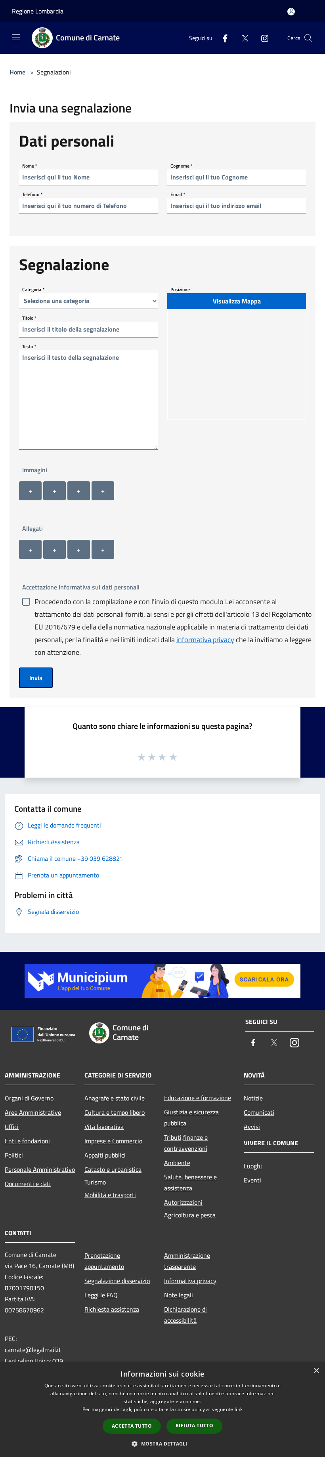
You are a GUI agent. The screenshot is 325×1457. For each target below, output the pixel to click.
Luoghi (253, 1166)
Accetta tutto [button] (132, 1426)
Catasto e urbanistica (112, 1169)
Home (17, 72)
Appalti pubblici (105, 1155)
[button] (162, 1443)
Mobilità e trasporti (110, 1195)
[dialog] (162, 1409)
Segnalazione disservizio (117, 1280)
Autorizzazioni (183, 1202)
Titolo (29, 317)
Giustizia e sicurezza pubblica (191, 1117)
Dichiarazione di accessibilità (185, 1314)
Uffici (12, 1126)
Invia (35, 678)
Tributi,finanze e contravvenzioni (186, 1143)
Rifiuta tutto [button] (194, 1425)
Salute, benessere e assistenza (190, 1182)
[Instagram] (262, 37)
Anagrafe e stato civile (114, 1098)
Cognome (181, 165)
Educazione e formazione (197, 1097)
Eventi (252, 1180)
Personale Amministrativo (40, 1169)
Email (177, 194)
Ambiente (177, 1162)
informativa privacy (205, 639)
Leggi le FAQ (101, 1295)
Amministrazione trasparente (187, 1261)
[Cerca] (308, 38)
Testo (29, 346)
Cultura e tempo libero (114, 1112)
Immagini (34, 470)
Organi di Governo (29, 1098)
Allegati (32, 528)
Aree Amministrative (33, 1112)
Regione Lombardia (37, 11)
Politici (14, 1155)
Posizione (180, 289)
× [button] (316, 1371)
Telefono (32, 194)
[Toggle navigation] (16, 37)
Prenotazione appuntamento (104, 1261)
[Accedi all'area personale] (291, 12)
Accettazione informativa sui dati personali (81, 587)
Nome (29, 165)
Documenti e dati (28, 1183)
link (239, 1409)
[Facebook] (222, 37)
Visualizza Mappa (237, 301)
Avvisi (252, 1126)
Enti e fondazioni (27, 1141)
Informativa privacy (190, 1280)
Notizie (253, 1098)
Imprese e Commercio (113, 1141)
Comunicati (259, 1112)
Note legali (178, 1295)
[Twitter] (242, 37)
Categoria (33, 289)
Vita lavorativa (104, 1126)
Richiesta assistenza (111, 1309)
